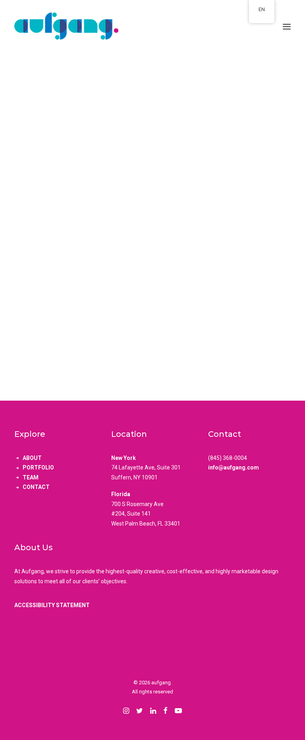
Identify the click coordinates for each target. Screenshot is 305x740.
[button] (286, 26)
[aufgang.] (152, 27)
